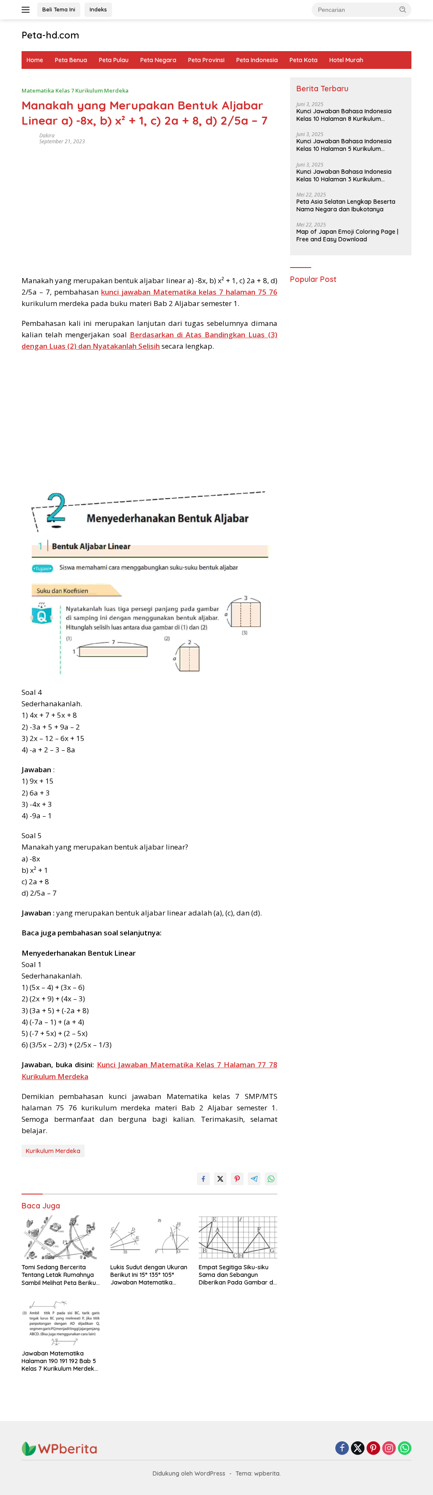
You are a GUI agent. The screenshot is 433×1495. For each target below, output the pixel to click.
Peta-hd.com (50, 35)
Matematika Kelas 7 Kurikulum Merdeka (75, 90)
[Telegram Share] (254, 1178)
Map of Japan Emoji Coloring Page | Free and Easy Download (347, 235)
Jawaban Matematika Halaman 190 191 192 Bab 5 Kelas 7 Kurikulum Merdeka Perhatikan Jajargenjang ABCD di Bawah (60, 1361)
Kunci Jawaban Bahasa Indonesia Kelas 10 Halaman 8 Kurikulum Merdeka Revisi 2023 (344, 115)
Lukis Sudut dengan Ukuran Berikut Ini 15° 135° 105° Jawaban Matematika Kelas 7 (148, 1275)
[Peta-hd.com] (60, 1448)
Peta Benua (71, 60)
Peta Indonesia (257, 60)
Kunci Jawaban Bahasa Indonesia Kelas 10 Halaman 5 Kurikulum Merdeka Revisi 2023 (344, 145)
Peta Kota (304, 60)
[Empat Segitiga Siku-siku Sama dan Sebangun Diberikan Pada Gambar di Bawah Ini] (238, 1237)
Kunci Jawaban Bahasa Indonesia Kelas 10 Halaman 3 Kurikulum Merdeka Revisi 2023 (344, 175)
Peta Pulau (114, 60)
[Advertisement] (149, 207)
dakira (47, 135)
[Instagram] (389, 1448)
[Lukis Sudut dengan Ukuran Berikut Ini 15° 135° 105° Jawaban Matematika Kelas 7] (149, 1237)
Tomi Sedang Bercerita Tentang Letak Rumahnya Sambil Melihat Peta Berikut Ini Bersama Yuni (60, 1275)
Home (35, 60)
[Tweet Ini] (220, 1178)
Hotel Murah (346, 60)
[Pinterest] (373, 1448)
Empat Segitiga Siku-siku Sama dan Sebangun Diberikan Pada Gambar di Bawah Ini (236, 1275)
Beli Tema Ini (58, 9)
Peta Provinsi (206, 60)
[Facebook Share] (203, 1178)
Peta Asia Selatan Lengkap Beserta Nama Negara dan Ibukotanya (345, 205)
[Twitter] (357, 1448)
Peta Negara (158, 60)
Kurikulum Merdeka (53, 1151)
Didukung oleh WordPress (189, 1473)
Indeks (98, 9)
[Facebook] (342, 1448)
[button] (403, 9)
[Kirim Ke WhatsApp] (271, 1178)
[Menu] (27, 10)
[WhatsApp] (404, 1448)
